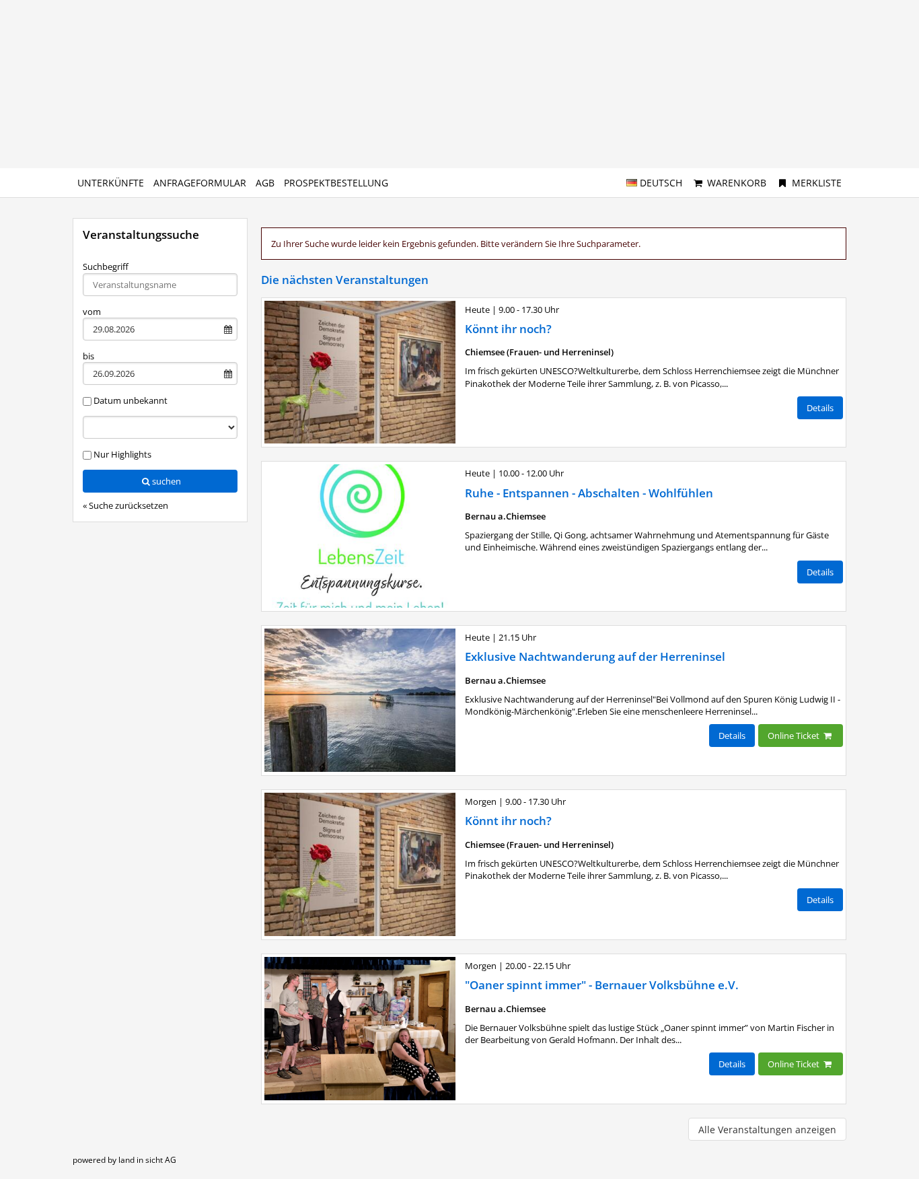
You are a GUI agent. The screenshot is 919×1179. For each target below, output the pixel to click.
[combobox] (160, 284)
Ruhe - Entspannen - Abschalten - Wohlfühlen (589, 493)
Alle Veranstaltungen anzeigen (767, 1129)
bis (88, 356)
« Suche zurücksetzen (125, 505)
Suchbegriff (105, 266)
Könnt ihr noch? (508, 328)
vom (92, 312)
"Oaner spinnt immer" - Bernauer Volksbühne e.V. (602, 985)
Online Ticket (794, 735)
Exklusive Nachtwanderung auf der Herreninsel (595, 656)
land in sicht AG (147, 1160)
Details (820, 408)
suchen (166, 481)
